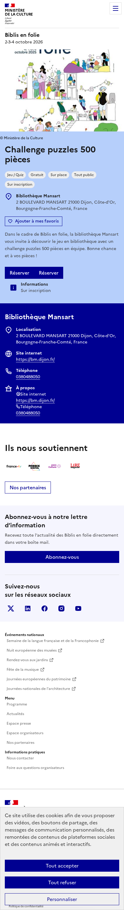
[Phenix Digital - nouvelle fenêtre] (34, 466)
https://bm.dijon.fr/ (35, 359)
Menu (116, 8)
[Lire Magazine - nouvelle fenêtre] (75, 466)
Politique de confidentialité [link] (26, 906)
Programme (17, 704)
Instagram (61, 608)
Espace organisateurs (25, 733)
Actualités (15, 714)
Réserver (19, 272)
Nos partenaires (28, 487)
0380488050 (28, 377)
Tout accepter (62, 865)
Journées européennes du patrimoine (39, 679)
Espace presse (19, 723)
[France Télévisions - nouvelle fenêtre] (14, 466)
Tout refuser (62, 882)
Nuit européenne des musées (32, 650)
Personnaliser (62, 899)
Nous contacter (20, 758)
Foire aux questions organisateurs (35, 767)
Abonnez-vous (62, 557)
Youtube (78, 608)
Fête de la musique (23, 669)
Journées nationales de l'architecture (38, 688)
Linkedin (28, 608)
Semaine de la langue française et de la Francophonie (53, 640)
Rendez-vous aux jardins (27, 660)
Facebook (45, 608)
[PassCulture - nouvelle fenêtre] (55, 466)
